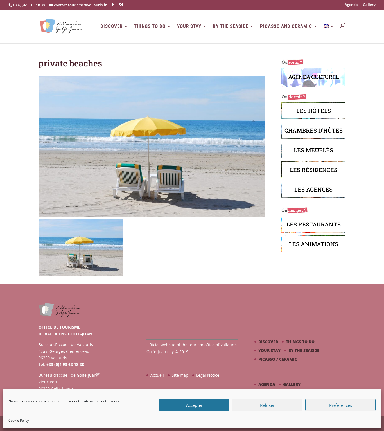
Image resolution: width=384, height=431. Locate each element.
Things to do (150, 26)
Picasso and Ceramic (286, 26)
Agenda (351, 5)
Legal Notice (207, 375)
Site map (180, 375)
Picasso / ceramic (277, 359)
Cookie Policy (18, 420)
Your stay (189, 26)
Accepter (194, 405)
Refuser (267, 405)
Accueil (157, 375)
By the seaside (231, 26)
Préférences (340, 405)
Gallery (369, 5)
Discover (111, 26)
